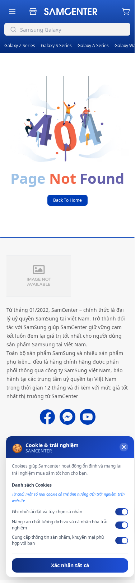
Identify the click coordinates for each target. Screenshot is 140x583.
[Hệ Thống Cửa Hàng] (33, 11)
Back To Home (67, 200)
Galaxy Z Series (19, 45)
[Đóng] (124, 447)
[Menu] (12, 11)
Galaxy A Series (93, 45)
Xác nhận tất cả (70, 565)
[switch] (121, 511)
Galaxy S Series (56, 45)
